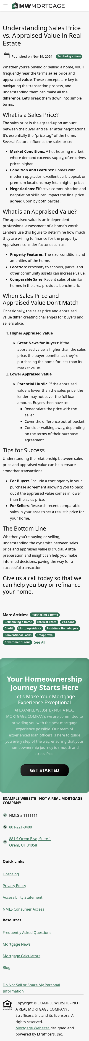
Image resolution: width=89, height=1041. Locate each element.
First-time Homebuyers (62, 628)
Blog (6, 967)
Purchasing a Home (69, 56)
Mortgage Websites (33, 1027)
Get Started (44, 770)
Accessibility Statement (22, 897)
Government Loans (17, 642)
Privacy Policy (14, 885)
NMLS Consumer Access (23, 909)
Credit (9, 628)
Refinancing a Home (18, 622)
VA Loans (68, 622)
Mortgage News (17, 944)
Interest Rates (46, 622)
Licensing (11, 873)
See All (39, 642)
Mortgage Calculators (21, 955)
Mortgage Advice (29, 628)
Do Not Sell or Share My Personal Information (31, 988)
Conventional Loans (18, 635)
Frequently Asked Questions (27, 932)
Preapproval (45, 635)
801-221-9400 (20, 827)
